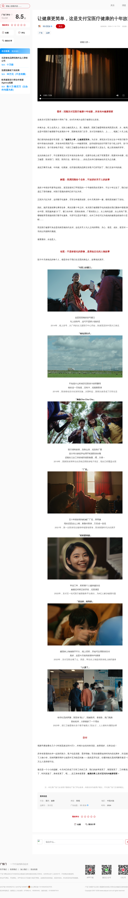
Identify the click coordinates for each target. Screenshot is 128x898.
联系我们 (13, 869)
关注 (60, 26)
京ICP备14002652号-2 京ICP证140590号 (14, 887)
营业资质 (34, 869)
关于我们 (3, 869)
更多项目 (15, 51)
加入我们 (23, 869)
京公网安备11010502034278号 (41, 887)
